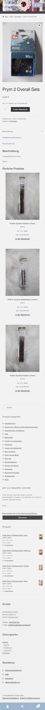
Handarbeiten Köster (12, 6)
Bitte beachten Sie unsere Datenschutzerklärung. (19, 513)
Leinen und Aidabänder (13, 448)
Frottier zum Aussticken (13, 441)
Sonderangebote (11, 462)
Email (4, 506)
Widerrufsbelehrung (12, 682)
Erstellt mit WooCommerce (30, 698)
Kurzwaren (18, 16)
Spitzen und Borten (12, 466)
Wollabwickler (10, 476)
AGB (7, 674)
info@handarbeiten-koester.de (19, 625)
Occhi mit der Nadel (12, 455)
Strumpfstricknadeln (12, 473)
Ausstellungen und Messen (14, 431)
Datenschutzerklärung (13, 670)
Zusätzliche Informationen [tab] (12, 137)
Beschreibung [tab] (7, 131)
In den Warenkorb (20, 109)
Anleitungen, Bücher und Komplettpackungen (21, 427)
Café (6, 434)
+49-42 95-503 (14, 622)
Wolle (7, 480)
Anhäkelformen (10, 423)
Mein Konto (7, 706)
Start (6, 16)
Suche (22, 706)
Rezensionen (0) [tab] (8, 143)
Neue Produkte (10, 452)
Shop (11, 16)
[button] (39, 25)
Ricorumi (8, 459)
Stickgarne (8, 469)
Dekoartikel (9, 437)
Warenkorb (34, 704)
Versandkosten (22, 103)
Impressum (9, 678)
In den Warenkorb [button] (22, 239)
